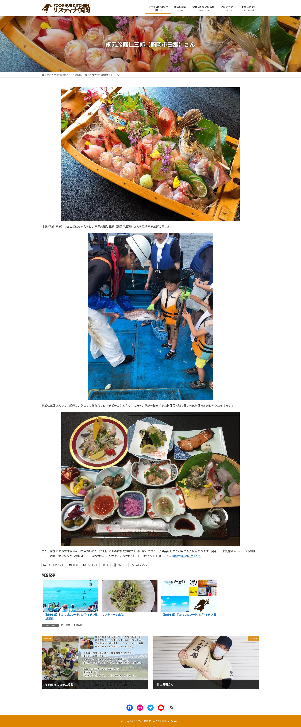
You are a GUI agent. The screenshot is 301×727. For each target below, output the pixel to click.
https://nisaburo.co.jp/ (187, 556)
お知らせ (78, 625)
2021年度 (65, 625)
